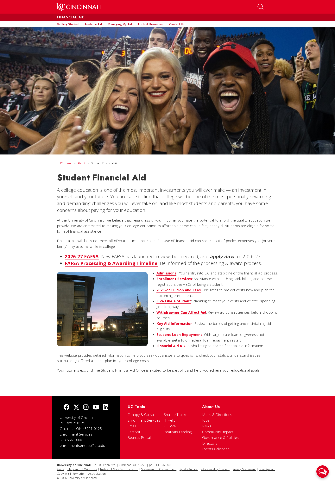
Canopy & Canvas (142, 414)
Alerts (60, 469)
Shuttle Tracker (176, 414)
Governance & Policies (220, 437)
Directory (209, 443)
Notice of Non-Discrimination (119, 469)
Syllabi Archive (189, 469)
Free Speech (267, 469)
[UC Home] (78, 7)
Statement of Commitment (158, 469)
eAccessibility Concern (215, 469)
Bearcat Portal (139, 437)
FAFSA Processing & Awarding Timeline (111, 263)
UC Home (65, 163)
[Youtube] (95, 407)
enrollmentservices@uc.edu (82, 445)
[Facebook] (66, 407)
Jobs (205, 420)
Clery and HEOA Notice (82, 469)
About (81, 163)
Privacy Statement (244, 469)
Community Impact (217, 432)
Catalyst (134, 432)
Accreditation (97, 473)
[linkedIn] (105, 407)
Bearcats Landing (178, 432)
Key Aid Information (174, 323)
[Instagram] (86, 407)
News (206, 426)
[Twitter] (76, 407)
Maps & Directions (217, 414)
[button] (322, 471)
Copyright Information (71, 473)
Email (132, 426)
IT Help (169, 420)
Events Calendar (215, 449)
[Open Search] (260, 7)
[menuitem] (68, 24)
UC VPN (170, 426)
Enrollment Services (144, 420)
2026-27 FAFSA (82, 256)
